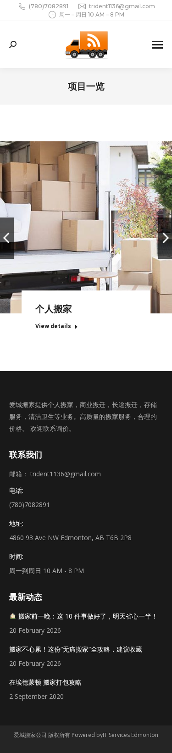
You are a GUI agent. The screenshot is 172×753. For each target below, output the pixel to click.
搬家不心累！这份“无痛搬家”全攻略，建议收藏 (75, 649)
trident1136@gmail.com (122, 6)
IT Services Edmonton (130, 735)
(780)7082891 (48, 6)
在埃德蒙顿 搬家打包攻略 (45, 682)
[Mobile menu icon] (157, 44)
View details (53, 326)
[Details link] (86, 216)
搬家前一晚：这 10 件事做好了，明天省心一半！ (87, 616)
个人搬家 (53, 308)
